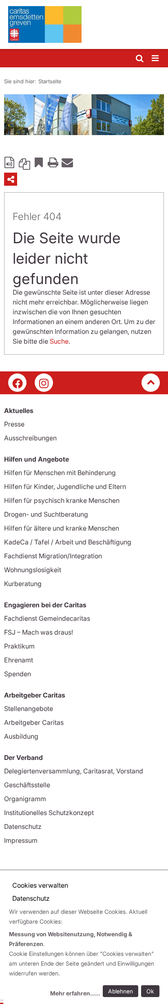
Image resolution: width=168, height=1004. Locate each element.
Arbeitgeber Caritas (34, 722)
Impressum (21, 840)
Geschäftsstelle (27, 785)
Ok (150, 991)
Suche (59, 341)
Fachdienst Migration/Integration (53, 556)
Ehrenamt (18, 660)
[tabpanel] (84, 114)
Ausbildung (21, 736)
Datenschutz (23, 826)
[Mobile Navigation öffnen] (156, 58)
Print (53, 162)
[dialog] (85, 953)
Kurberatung (23, 584)
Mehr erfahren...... (75, 993)
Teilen (10, 179)
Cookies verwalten (40, 885)
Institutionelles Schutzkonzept (49, 813)
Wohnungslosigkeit (32, 570)
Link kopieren (24, 162)
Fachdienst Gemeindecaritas (47, 618)
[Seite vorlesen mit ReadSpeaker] (10, 162)
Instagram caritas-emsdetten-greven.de (44, 382)
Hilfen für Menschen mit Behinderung (60, 473)
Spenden (17, 674)
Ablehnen (120, 991)
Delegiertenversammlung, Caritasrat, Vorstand (73, 771)
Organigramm (25, 799)
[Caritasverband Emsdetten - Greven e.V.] (84, 24)
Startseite (49, 81)
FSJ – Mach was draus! (38, 632)
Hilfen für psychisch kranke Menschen (61, 500)
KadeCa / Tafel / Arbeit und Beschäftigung (67, 542)
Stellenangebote (28, 708)
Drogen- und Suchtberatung (46, 514)
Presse (14, 424)
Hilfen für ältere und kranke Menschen (61, 528)
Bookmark (39, 162)
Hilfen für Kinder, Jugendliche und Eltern (65, 486)
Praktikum (19, 646)
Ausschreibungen (30, 438)
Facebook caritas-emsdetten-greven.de (17, 382)
